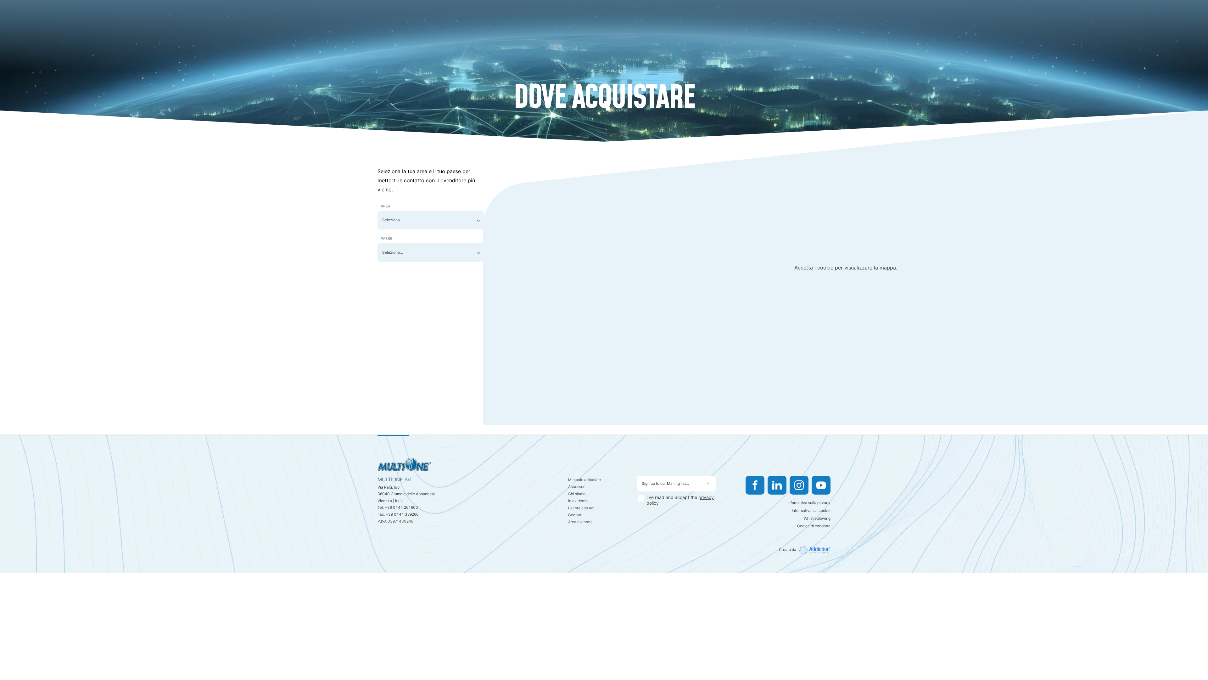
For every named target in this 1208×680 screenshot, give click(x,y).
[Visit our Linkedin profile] (777, 485)
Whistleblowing (817, 518)
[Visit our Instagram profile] (799, 485)
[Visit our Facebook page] (755, 485)
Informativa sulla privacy (808, 502)
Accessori (576, 486)
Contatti (575, 515)
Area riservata (580, 521)
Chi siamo (576, 493)
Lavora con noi (581, 508)
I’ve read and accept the (680, 500)
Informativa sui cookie (811, 510)
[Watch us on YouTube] (821, 485)
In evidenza (578, 500)
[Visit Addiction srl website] (813, 550)
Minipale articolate (584, 479)
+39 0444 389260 (402, 514)
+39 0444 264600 (401, 507)
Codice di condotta (813, 526)
